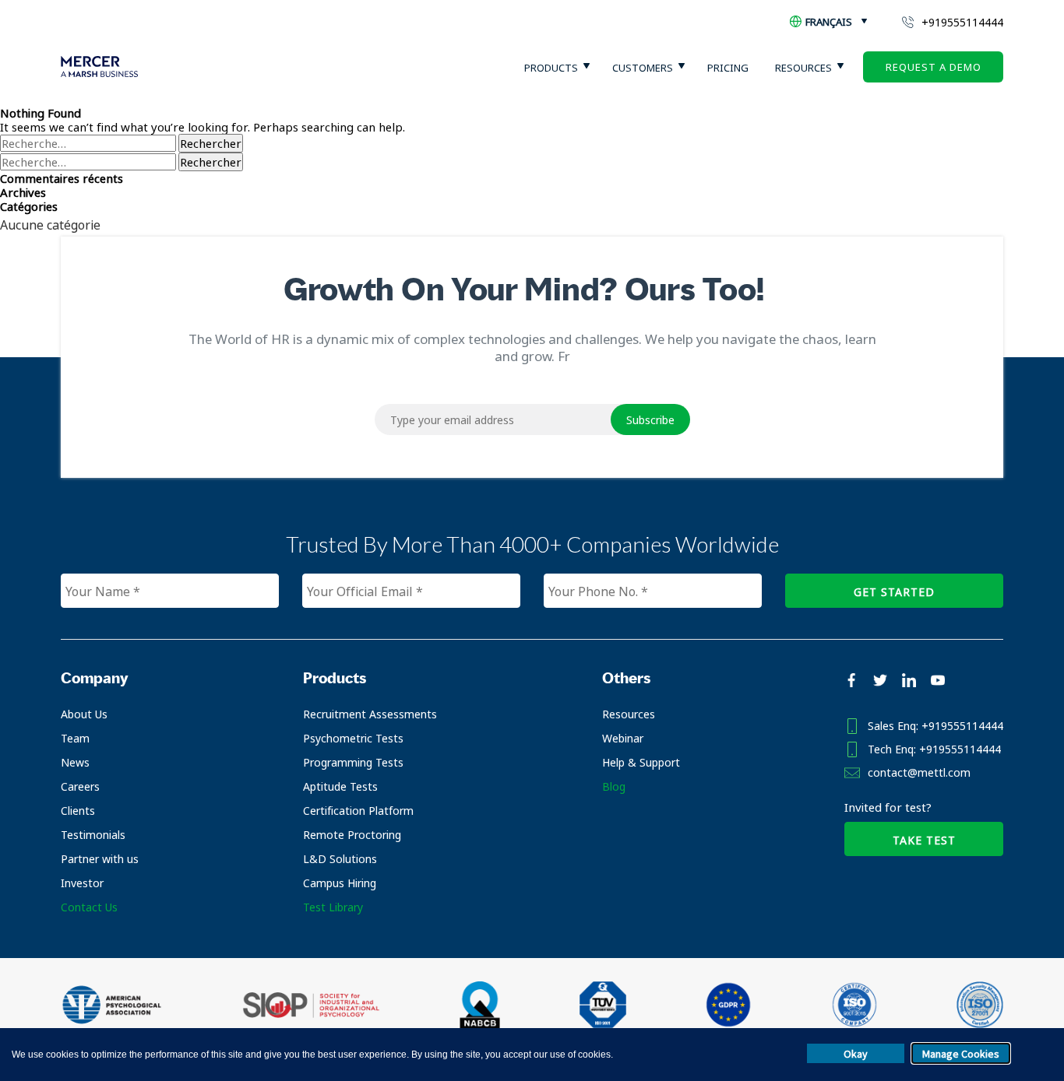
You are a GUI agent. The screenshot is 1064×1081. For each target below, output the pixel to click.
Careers (80, 786)
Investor (82, 883)
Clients (78, 810)
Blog (613, 786)
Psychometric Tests (353, 738)
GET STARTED (894, 591)
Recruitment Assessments (370, 714)
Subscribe (650, 419)
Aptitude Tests (340, 786)
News (75, 762)
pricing (728, 68)
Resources (628, 714)
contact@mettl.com (919, 772)
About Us (84, 714)
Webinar (622, 738)
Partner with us (100, 858)
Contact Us (89, 907)
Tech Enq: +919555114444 (934, 749)
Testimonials (93, 834)
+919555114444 (962, 22)
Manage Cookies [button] (960, 1054)
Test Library (333, 907)
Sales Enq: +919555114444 (935, 725)
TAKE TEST (924, 840)
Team (75, 738)
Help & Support (641, 762)
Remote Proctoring (352, 834)
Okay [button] (856, 1054)
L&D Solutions (340, 858)
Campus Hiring (339, 883)
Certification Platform (358, 810)
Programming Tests (353, 762)
